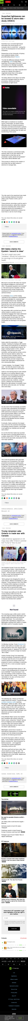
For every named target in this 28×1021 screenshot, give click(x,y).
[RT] (4, 961)
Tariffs (18, 773)
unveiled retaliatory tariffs (8, 702)
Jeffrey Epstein (18, 508)
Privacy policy (14, 992)
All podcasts (23, 938)
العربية (2, 958)
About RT (14, 995)
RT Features (5, 841)
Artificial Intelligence (7, 508)
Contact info (14, 1002)
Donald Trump (11, 773)
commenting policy (16, 233)
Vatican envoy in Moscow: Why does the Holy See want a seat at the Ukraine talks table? (13, 901)
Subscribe (14, 928)
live (8, 1)
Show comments (14, 241)
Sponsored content (14, 986)
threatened (21, 644)
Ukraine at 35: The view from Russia (11, 880)
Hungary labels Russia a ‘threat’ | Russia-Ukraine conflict (13, 8)
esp (7, 958)
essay (11, 296)
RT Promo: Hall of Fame (14, 999)
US (8, 511)
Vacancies (14, 1009)
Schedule (14, 982)
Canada (3, 773)
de (15, 958)
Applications (14, 976)
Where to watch (14, 979)
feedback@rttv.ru (13, 236)
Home (3, 13)
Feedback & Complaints (14, 1005)
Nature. (18, 57)
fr (18, 958)
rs (22, 958)
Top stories (4, 799)
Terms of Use (14, 989)
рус (11, 958)
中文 (26, 958)
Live (14, 972)
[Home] (2, 2)
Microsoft (4, 511)
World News (8, 13)
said (11, 61)
